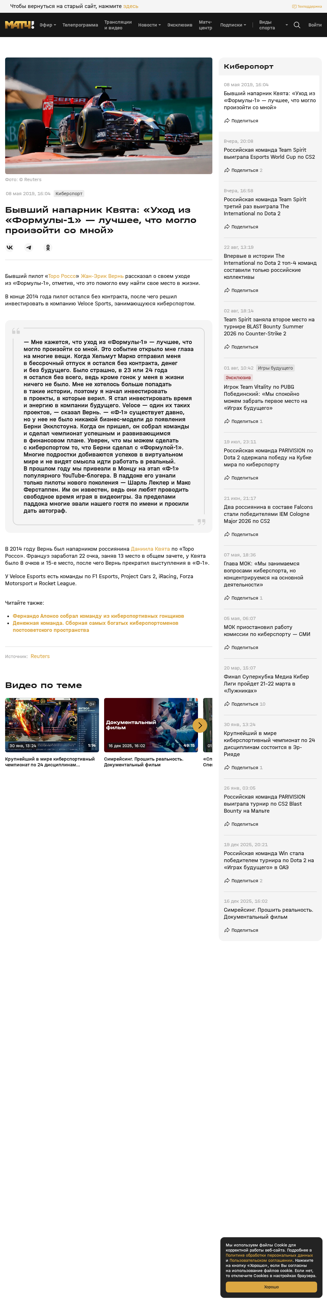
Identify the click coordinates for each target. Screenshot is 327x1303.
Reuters (40, 656)
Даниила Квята (150, 549)
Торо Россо (62, 276)
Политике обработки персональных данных (269, 1255)
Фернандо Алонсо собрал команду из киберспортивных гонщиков (98, 616)
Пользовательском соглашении (261, 1260)
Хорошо (271, 1287)
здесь (130, 6)
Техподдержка (310, 6)
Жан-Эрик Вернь (102, 276)
